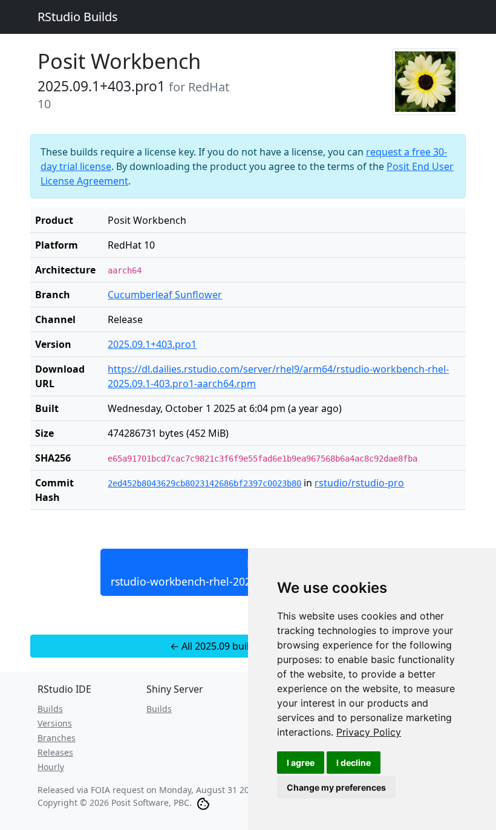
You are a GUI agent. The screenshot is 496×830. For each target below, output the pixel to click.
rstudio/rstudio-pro (359, 482)
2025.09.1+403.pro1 (152, 344)
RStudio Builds (78, 16)
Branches (57, 737)
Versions (55, 723)
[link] (368, 732)
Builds (50, 708)
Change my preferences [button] (336, 787)
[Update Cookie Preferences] (203, 802)
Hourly (51, 767)
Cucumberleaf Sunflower (165, 294)
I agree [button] (301, 762)
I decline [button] (353, 762)
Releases (55, 752)
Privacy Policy (368, 732)
